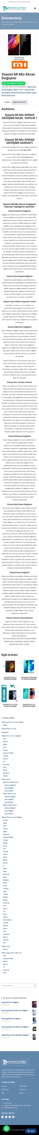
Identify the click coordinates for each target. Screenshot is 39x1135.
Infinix (5, 854)
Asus (4, 747)
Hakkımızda (23, 1086)
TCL (4, 911)
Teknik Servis (6, 779)
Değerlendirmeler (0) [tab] (19, 102)
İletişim (22, 1093)
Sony (4, 767)
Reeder (5, 900)
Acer (4, 739)
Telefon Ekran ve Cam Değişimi (12, 817)
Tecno (5, 914)
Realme (5, 897)
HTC (4, 849)
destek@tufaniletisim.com (11, 1107)
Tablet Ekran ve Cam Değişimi (11, 736)
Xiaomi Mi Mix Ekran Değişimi (21, 92)
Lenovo (5, 759)
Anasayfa (4, 1086)
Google (5, 840)
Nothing (5, 880)
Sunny (5, 908)
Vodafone (6, 773)
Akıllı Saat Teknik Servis (10, 782)
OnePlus (6, 888)
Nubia (5, 883)
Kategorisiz (5, 732)
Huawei (5, 756)
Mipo (4, 871)
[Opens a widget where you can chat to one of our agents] (31, 1131)
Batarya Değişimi (10, 785)
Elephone (6, 834)
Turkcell (5, 923)
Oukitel (5, 894)
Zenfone (6, 940)
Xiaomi (15, 89)
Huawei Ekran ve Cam (9, 729)
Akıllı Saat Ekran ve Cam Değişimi (13, 722)
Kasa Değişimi (9, 788)
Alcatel (5, 742)
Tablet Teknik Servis (9, 794)
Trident (5, 917)
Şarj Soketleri (9, 791)
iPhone (5, 949)
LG (4, 761)
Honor (5, 846)
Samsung (6, 764)
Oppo (5, 891)
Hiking (5, 843)
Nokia (5, 877)
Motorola (6, 874)
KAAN (5, 860)
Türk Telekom (7, 920)
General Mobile (8, 753)
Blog (3, 1093)
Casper (5, 750)
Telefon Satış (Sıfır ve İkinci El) (11, 953)
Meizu (5, 869)
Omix (5, 886)
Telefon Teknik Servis (10, 805)
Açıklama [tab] (7, 102)
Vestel (5, 770)
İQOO (5, 857)
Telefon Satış (6, 946)
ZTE (4, 943)
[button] (6, 1128)
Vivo (4, 931)
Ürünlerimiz (23, 1089)
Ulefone (5, 926)
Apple (5, 725)
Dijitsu (5, 831)
